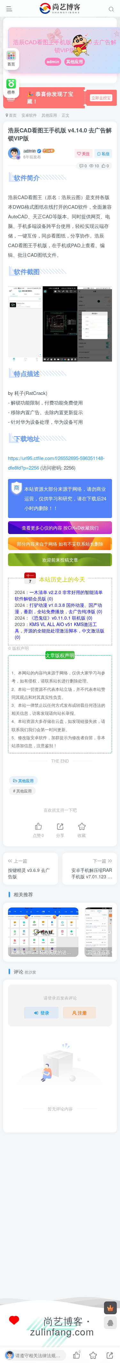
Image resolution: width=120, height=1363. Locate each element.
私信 (105, 153)
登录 (44, 1012)
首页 (12, 115)
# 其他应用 (22, 790)
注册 (82, 1012)
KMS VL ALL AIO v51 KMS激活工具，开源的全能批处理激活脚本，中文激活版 (59, 630)
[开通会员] (110, 1307)
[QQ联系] (110, 1322)
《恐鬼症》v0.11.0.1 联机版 (60, 618)
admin (53, 61)
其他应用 (74, 61)
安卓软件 (29, 115)
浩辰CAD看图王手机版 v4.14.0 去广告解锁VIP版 (60, 134)
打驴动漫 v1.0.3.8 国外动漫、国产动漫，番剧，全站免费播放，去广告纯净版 (58, 608)
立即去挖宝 (101, 97)
